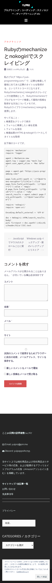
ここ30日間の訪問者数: (13, 433)
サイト (7, 335)
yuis (32, 69)
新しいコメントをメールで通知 (22, 368)
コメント (8, 281)
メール (8, 321)
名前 (7, 306)
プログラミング (13, 42)
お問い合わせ (9, 489)
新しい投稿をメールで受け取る (22, 374)
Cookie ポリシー (23, 572)
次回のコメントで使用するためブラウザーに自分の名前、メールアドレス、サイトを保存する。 (25, 357)
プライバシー (9, 510)
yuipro (26, 4)
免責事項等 (7, 494)
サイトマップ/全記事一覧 (15, 483)
